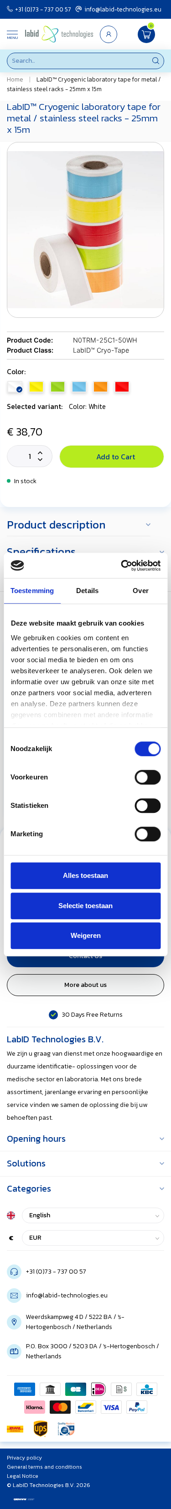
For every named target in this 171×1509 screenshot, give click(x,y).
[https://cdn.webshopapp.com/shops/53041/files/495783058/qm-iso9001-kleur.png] (66, 1429)
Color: (16, 371)
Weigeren (86, 935)
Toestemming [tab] (32, 590)
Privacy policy (24, 1458)
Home (15, 79)
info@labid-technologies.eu (122, 9)
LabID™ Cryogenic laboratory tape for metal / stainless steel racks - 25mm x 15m (84, 84)
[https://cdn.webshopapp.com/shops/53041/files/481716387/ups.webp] (40, 1429)
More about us (85, 985)
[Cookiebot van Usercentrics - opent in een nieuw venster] (122, 566)
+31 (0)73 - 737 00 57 (43, 9)
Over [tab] (140, 590)
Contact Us (85, 956)
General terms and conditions (44, 1467)
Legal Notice (22, 1476)
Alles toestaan (85, 875)
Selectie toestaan (85, 906)
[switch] (148, 777)
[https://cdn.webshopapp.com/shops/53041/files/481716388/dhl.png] (15, 1429)
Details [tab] (87, 590)
